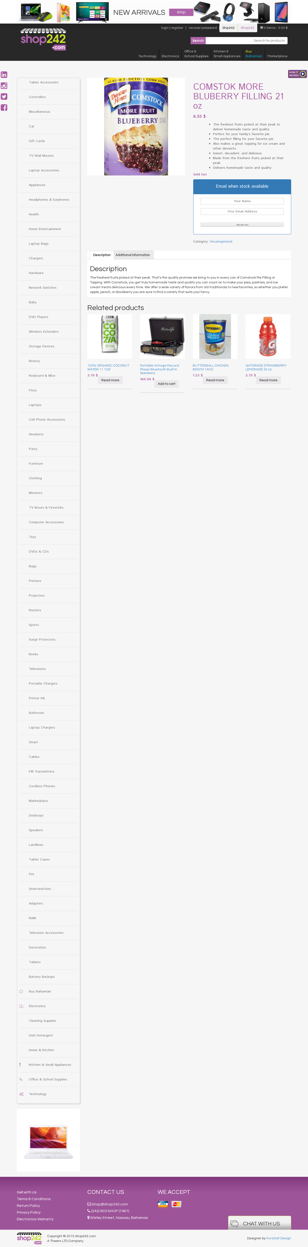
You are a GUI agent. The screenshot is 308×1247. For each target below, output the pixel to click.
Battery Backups (42, 976)
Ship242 (228, 28)
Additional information (133, 255)
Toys (32, 537)
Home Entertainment (45, 229)
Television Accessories (46, 932)
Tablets (35, 962)
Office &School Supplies (196, 54)
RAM (32, 918)
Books (33, 654)
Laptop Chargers (42, 727)
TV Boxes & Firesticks (46, 507)
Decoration (37, 947)
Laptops (35, 405)
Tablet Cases (39, 859)
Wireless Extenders (44, 331)
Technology (147, 56)
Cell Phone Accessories (47, 419)
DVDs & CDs (39, 551)
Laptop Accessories (44, 170)
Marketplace (278, 56)
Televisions (37, 669)
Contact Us (105, 1192)
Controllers (37, 97)
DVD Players (38, 317)
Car (31, 126)
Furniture (36, 463)
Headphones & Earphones (49, 199)
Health (34, 214)
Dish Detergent (41, 1035)
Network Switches (43, 287)
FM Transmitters (41, 771)
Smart (33, 742)
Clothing (35, 478)
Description (102, 255)
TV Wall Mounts (41, 155)
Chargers (36, 258)
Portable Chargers (43, 683)
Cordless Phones (42, 786)
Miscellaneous (39, 111)
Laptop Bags (39, 243)
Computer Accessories (46, 522)
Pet (31, 874)
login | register (172, 28)
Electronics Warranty (35, 1219)
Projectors (37, 595)
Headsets (36, 434)
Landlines (36, 844)
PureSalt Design (278, 1238)
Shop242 (247, 28)
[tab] (102, 255)
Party (33, 449)
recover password (203, 28)
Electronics (170, 56)
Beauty (34, 361)
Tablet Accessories (43, 82)
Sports (34, 625)
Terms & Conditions (34, 1199)
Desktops (36, 815)
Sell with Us (27, 1192)
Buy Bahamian (40, 991)
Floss (33, 390)
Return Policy (28, 1206)
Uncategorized (221, 241)
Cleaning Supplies (42, 1020)
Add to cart (166, 384)
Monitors (35, 493)
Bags (33, 566)
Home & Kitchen (41, 1050)
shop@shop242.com (110, 1204)
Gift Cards (37, 141)
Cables (34, 756)
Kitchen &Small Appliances (227, 54)
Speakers (36, 830)
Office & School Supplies (48, 1079)
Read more (110, 380)
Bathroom (36, 713)
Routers (35, 610)
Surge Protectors (42, 639)
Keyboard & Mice (42, 375)
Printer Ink (37, 698)
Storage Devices (41, 346)
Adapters (36, 903)
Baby (33, 302)
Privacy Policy (29, 1212)
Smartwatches (40, 888)
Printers (35, 581)
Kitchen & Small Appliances (50, 1064)
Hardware (36, 273)
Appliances (37, 185)
